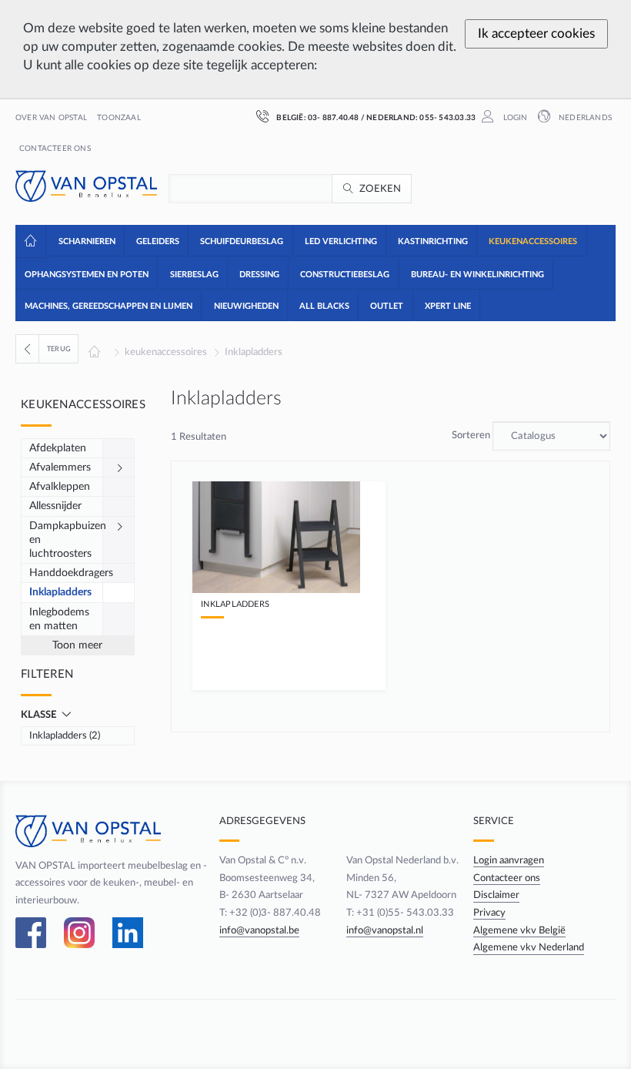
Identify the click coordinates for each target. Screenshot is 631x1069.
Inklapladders (253, 352)
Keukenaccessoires (83, 405)
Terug (59, 349)
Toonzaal (119, 118)
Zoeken (380, 188)
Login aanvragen (508, 860)
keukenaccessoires (166, 352)
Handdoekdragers (66, 573)
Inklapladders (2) (64, 735)
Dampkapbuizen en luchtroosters (66, 540)
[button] (85, 240)
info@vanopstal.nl (384, 930)
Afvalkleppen (59, 486)
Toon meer (77, 645)
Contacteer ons (55, 148)
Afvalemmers (60, 467)
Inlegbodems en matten (59, 619)
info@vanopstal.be (259, 930)
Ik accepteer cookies (536, 33)
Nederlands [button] (584, 118)
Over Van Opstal (51, 118)
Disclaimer (496, 895)
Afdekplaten (57, 448)
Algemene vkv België (519, 930)
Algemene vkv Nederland (528, 947)
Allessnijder (55, 506)
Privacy (489, 912)
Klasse (39, 714)
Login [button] (513, 118)
